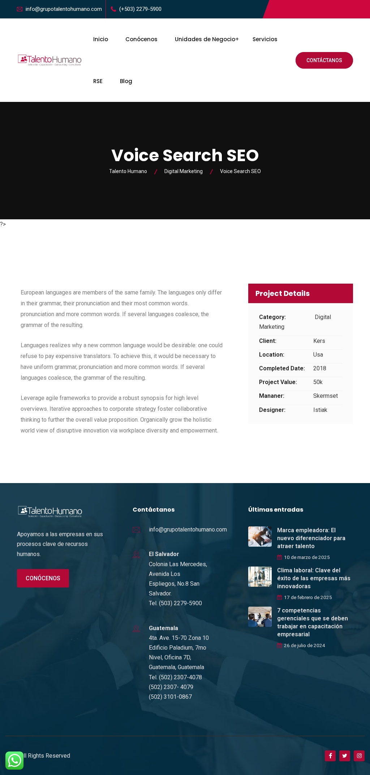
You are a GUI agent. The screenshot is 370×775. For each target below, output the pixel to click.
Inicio (100, 39)
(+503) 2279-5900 (140, 9)
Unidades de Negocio (205, 39)
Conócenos (141, 39)
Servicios (265, 39)
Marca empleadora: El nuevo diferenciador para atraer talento (311, 538)
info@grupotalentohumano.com (64, 9)
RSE (98, 81)
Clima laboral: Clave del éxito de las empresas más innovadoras (313, 578)
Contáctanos (324, 60)
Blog (126, 81)
